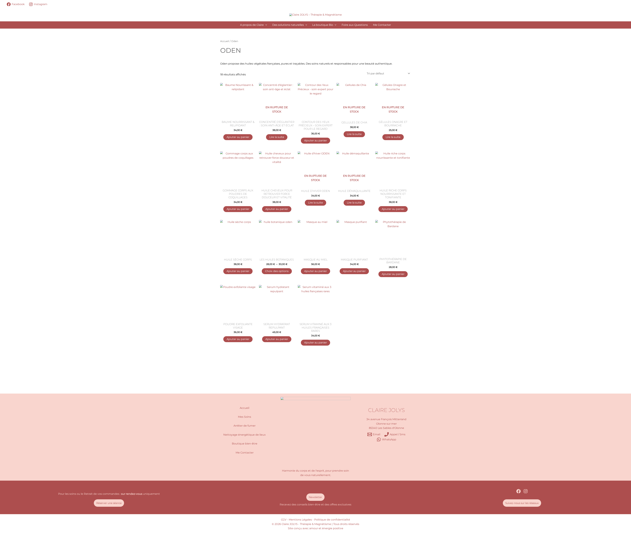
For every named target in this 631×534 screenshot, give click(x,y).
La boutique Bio (322, 24)
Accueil (224, 41)
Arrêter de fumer (245, 425)
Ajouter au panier (238, 137)
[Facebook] (518, 491)
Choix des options (277, 271)
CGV (283, 519)
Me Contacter (382, 24)
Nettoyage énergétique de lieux (244, 434)
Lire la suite (276, 137)
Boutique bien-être (244, 443)
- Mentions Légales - (300, 519)
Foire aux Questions (355, 24)
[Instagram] (525, 491)
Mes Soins (244, 416)
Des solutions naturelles (288, 24)
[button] (265, 25)
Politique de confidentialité (332, 519)
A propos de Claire (252, 24)
